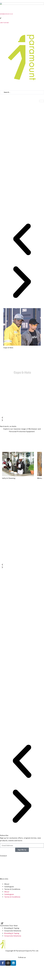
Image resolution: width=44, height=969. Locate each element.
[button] (22, 239)
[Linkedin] (13, 795)
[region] (22, 363)
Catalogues (9, 719)
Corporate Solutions (12, 764)
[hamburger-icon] (41, 101)
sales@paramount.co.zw (6, 14)
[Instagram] (8, 795)
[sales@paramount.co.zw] (0, 9)
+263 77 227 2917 (4, 22)
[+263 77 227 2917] (0, 18)
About (6, 717)
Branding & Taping (11, 761)
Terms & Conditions (12, 722)
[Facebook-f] (2, 795)
